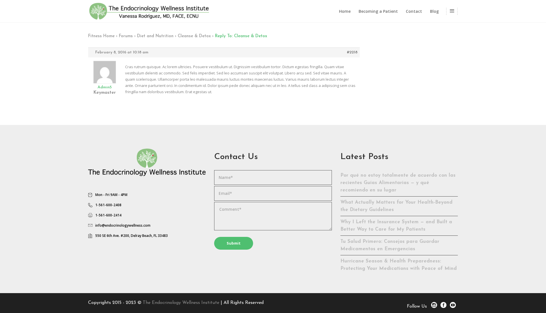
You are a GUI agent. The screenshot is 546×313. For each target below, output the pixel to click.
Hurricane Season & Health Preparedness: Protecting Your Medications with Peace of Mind (398, 265)
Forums (126, 36)
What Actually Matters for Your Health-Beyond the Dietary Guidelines (396, 206)
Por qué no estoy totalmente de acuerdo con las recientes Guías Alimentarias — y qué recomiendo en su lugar (398, 183)
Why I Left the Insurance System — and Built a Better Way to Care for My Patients (396, 226)
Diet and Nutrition (155, 36)
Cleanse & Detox (194, 36)
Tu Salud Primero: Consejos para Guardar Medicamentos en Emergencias (389, 245)
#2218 (352, 52)
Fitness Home (101, 36)
